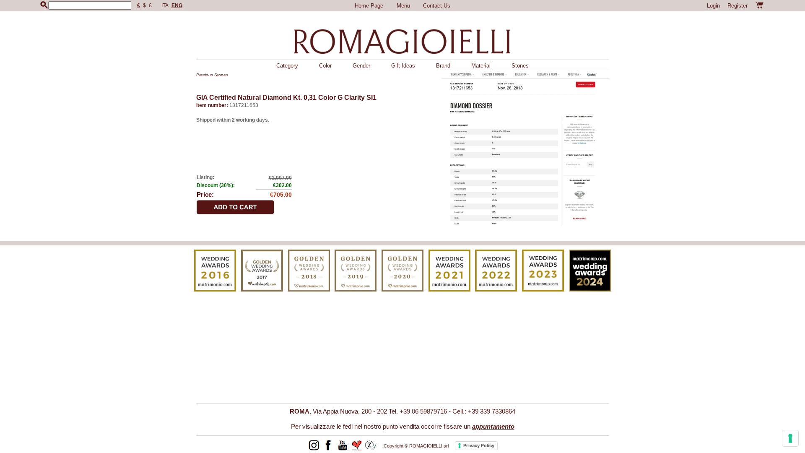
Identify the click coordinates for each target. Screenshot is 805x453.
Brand (443, 65)
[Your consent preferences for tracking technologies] (790, 438)
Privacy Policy (478, 445)
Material (481, 65)
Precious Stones (212, 75)
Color (325, 65)
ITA (165, 5)
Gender (361, 65)
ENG (176, 5)
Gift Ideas (403, 65)
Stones (520, 65)
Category (287, 65)
